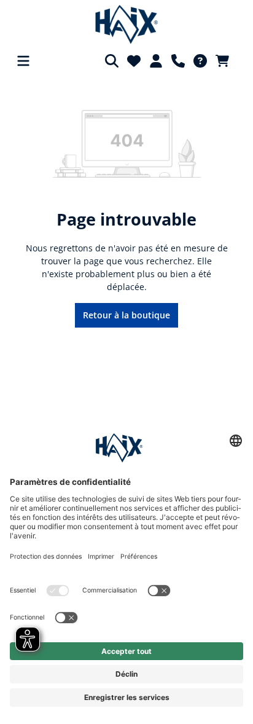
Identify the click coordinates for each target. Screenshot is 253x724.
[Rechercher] (112, 61)
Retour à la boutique (126, 315)
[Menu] (23, 61)
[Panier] (226, 61)
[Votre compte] (156, 61)
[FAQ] (200, 61)
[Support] (178, 61)
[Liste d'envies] (134, 61)
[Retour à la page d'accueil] (127, 24)
